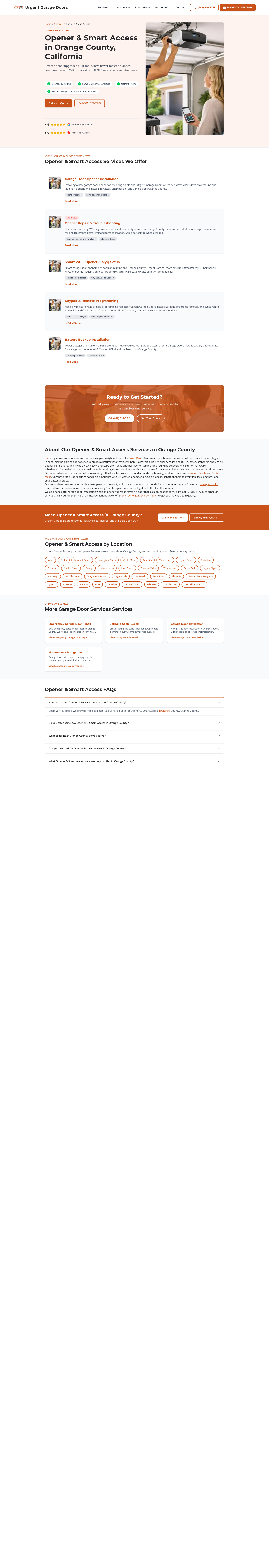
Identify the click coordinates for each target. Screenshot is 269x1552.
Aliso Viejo (53, 576)
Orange (89, 568)
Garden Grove (71, 568)
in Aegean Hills (209, 484)
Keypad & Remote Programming (91, 301)
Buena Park (189, 568)
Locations (121, 7)
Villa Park (151, 584)
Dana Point (158, 576)
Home (48, 23)
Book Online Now (239, 7)
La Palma (112, 584)
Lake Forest (127, 568)
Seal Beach (140, 576)
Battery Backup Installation (87, 339)
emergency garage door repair (140, 495)
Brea (97, 584)
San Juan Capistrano (97, 576)
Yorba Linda (165, 560)
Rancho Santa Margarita (201, 576)
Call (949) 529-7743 (89, 103)
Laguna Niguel (210, 568)
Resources (161, 7)
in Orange (164, 710)
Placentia (176, 576)
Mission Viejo (107, 568)
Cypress (52, 584)
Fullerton (52, 568)
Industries (141, 7)
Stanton (84, 584)
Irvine (48, 458)
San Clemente (73, 576)
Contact (181, 7)
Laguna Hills (121, 576)
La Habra (67, 584)
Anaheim (147, 560)
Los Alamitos (170, 584)
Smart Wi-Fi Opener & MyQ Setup (92, 262)
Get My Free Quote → (206, 517)
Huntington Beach (107, 560)
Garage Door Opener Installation (91, 179)
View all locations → (194, 584)
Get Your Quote (58, 103)
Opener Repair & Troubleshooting (92, 223)
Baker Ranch (136, 458)
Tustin (64, 560)
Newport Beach (196, 473)
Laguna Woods (132, 584)
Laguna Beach (186, 560)
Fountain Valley (148, 568)
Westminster (169, 568)
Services (103, 7)
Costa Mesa (129, 560)
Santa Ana (206, 560)
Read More (73, 201)
